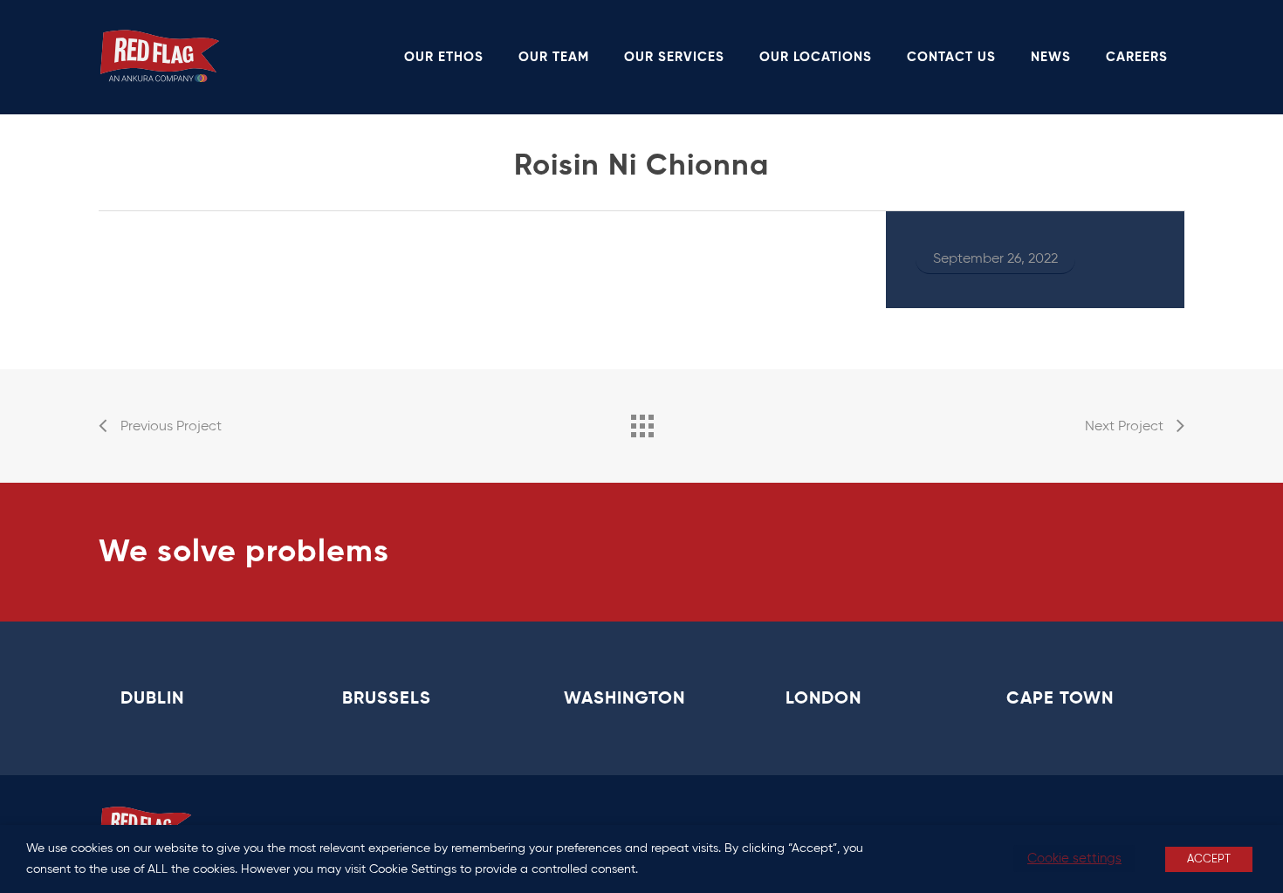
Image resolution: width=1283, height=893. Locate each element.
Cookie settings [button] (1074, 858)
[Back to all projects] (641, 421)
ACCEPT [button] (1209, 859)
